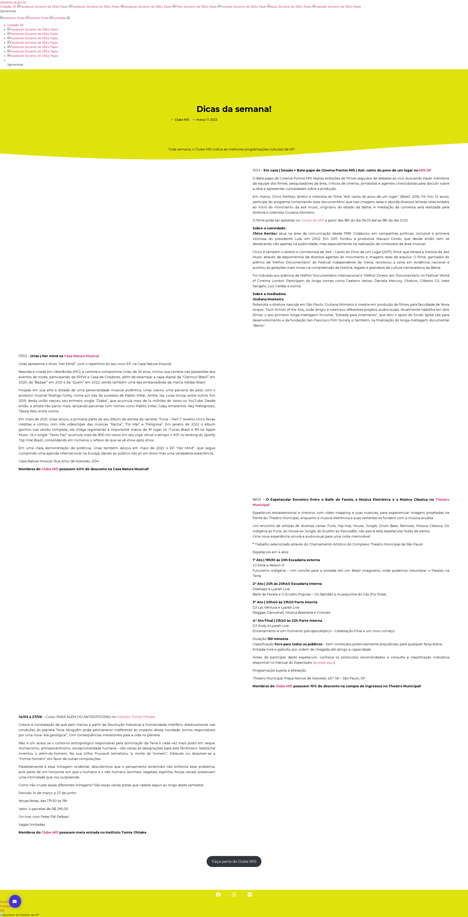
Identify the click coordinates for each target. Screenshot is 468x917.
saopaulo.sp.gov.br (13, 2)
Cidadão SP (8, 6)
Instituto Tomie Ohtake (136, 717)
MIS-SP (425, 170)
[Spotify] (249, 894)
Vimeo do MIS (312, 220)
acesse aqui (324, 663)
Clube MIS (49, 469)
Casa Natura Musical (81, 356)
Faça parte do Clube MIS (234, 861)
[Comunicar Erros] (68, 18)
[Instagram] (234, 894)
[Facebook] (218, 894)
